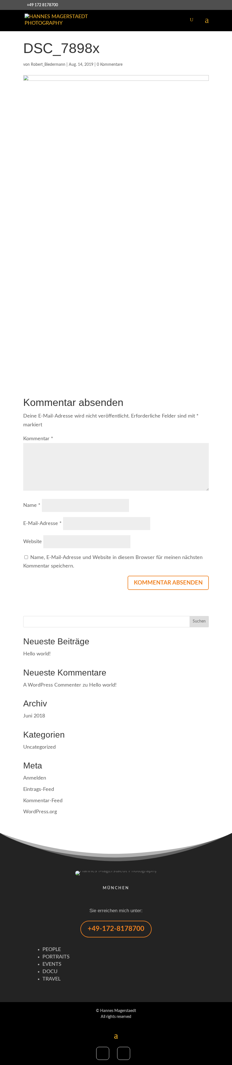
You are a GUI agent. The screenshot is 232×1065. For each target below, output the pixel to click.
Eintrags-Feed (38, 789)
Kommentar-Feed (43, 800)
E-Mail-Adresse (42, 523)
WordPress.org (40, 811)
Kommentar (38, 438)
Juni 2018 (34, 716)
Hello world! (37, 654)
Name (31, 505)
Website (32, 541)
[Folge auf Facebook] (102, 1053)
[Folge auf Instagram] (123, 1053)
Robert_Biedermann (48, 65)
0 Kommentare (110, 65)
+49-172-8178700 (116, 929)
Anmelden (34, 778)
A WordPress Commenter (52, 685)
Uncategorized (39, 747)
